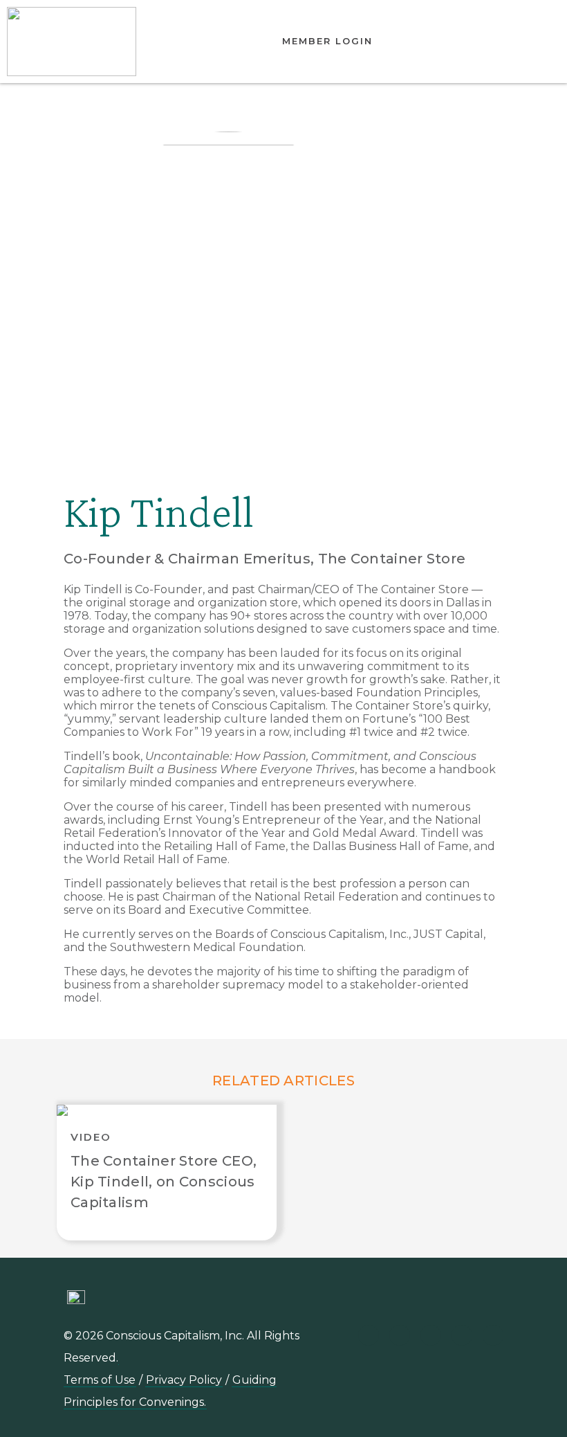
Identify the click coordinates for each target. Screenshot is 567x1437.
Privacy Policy (184, 1379)
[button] (493, 41)
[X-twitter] (462, 1335)
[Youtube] (399, 1335)
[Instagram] (430, 1335)
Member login (327, 40)
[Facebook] (493, 1335)
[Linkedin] (368, 1335)
